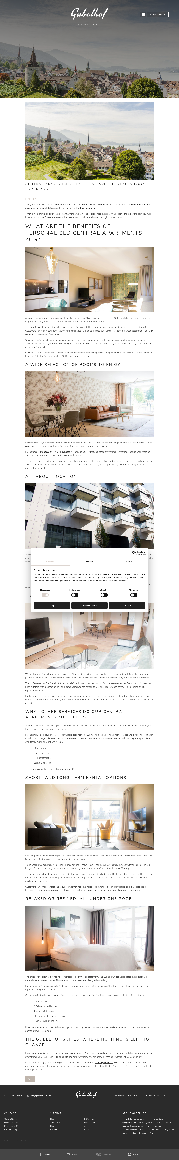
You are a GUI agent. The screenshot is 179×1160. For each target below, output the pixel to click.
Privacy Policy (152, 1096)
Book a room (157, 14)
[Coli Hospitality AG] (89, 17)
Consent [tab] (50, 561)
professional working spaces (56, 451)
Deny (52, 605)
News (52, 1126)
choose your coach (104, 1062)
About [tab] (129, 561)
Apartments (55, 1122)
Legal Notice (134, 1096)
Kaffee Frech (89, 1119)
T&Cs (165, 1096)
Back (30, 1079)
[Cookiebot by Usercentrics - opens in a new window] (134, 553)
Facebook (47, 1154)
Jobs (86, 1126)
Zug (57, 318)
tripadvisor (107, 1154)
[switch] (74, 595)
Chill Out (138, 986)
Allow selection (90, 605)
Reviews (53, 1129)
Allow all (127, 605)
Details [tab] (89, 561)
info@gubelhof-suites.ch (41, 1096)
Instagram (76, 1154)
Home (52, 1119)
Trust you (135, 1154)
